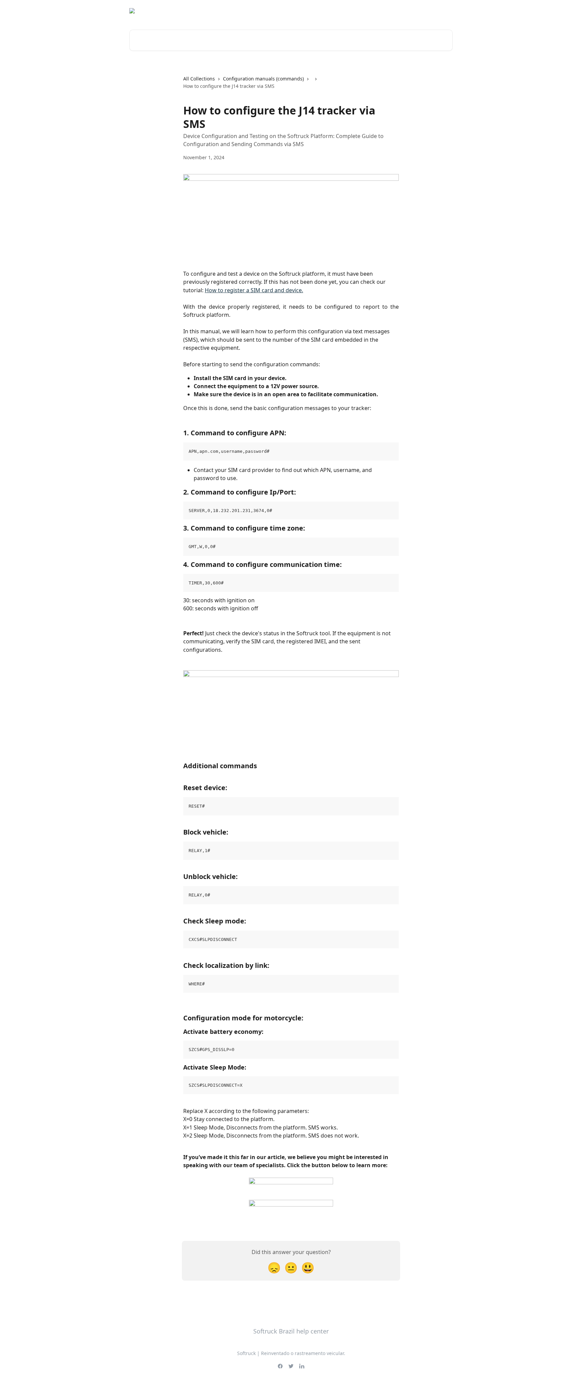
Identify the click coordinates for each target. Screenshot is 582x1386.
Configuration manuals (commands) (263, 78)
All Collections (199, 78)
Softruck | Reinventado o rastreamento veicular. (291, 1353)
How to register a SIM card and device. (254, 290)
